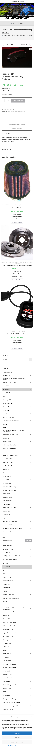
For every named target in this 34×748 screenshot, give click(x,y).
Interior (24, 111)
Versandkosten (8, 91)
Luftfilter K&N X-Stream (17, 208)
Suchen (3, 537)
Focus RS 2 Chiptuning (14, 331)
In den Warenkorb (18, 100)
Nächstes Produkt (25, 44)
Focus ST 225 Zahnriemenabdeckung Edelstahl (22, 35)
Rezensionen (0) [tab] (17, 128)
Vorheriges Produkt (8, 44)
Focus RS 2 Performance (7, 205)
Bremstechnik (17, 262)
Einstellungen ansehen (17, 742)
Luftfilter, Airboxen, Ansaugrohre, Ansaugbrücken (23, 205)
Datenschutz (18, 745)
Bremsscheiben (11, 262)
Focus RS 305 (19, 111)
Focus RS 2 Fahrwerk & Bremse (26, 262)
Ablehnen (17, 737)
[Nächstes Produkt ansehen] (31, 45)
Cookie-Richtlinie (11, 745)
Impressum (25, 745)
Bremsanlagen (4, 262)
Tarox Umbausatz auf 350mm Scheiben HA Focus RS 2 (17, 265)
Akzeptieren (17, 733)
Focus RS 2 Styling (12, 111)
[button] (31, 717)
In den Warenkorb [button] (17, 222)
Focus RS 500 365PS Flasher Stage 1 (17, 334)
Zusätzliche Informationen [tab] (17, 124)
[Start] (2, 35)
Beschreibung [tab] (17, 121)
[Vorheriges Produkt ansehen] (3, 45)
